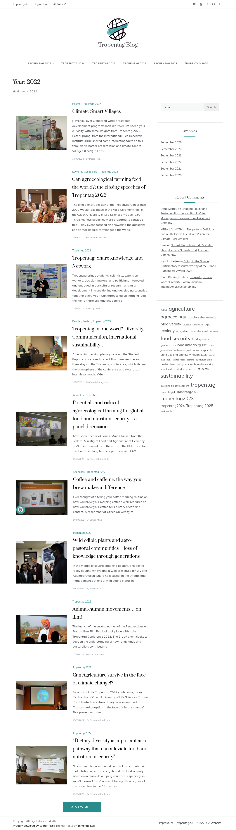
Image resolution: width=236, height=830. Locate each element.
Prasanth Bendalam (100, 720)
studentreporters (186, 368)
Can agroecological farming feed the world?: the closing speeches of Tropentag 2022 (108, 187)
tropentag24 (168, 392)
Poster (76, 104)
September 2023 (171, 155)
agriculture (182, 308)
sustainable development (175, 385)
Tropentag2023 (177, 398)
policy (180, 364)
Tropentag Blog (118, 45)
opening (190, 359)
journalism (167, 350)
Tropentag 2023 (104, 63)
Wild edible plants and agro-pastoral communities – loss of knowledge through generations (106, 548)
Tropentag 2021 (165, 63)
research (190, 364)
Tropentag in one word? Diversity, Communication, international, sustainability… (108, 337)
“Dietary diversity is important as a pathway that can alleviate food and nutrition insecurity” (110, 749)
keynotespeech (202, 350)
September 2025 (171, 142)
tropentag (203, 384)
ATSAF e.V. (59, 4)
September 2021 (171, 168)
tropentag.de (20, 4)
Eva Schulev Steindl (199, 331)
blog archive (41, 4)
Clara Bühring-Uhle (99, 382)
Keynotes (77, 171)
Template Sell (86, 825)
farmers (213, 331)
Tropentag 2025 (39, 63)
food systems (200, 339)
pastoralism (168, 364)
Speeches (91, 171)
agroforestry (196, 317)
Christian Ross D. (97, 237)
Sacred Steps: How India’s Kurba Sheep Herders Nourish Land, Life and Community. (187, 250)
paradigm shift (203, 359)
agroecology (173, 317)
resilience (202, 364)
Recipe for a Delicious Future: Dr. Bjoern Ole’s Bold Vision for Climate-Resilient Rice (187, 234)
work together (167, 411)
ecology (168, 330)
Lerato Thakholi (208, 355)
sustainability (177, 375)
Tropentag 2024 (73, 63)
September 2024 (171, 149)
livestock (166, 359)
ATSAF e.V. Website (209, 823)
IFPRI (205, 345)
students (203, 369)
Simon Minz (96, 519)
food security (175, 338)
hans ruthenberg (189, 345)
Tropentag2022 (187, 392)
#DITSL (164, 310)
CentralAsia (197, 324)
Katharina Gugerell (182, 350)
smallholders (168, 368)
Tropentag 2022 (134, 63)
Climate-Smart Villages (96, 111)
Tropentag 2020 (196, 63)
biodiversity (171, 324)
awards (211, 317)
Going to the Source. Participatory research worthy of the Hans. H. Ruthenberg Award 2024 (189, 266)
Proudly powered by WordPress (33, 825)
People (76, 321)
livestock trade (178, 359)
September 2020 (171, 175)
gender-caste (168, 345)
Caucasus (187, 324)
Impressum (166, 823)
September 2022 (171, 162)
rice (211, 364)
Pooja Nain (94, 158)
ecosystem (182, 331)
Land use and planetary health (180, 354)
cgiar (208, 324)
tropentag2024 (173, 405)
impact (212, 345)
